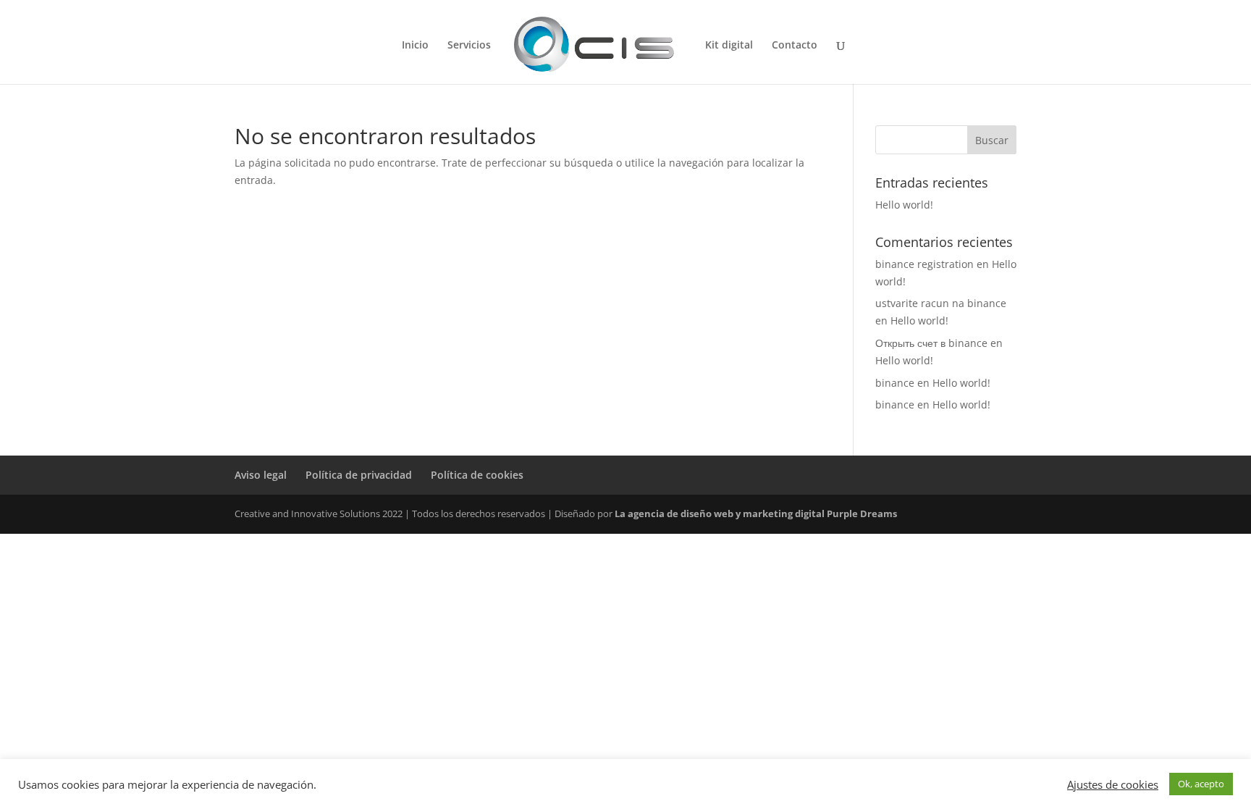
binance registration (924, 264)
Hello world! (904, 204)
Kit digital (729, 45)
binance (894, 383)
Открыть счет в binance (931, 343)
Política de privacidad (359, 475)
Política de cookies (477, 475)
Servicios (469, 45)
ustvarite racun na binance (940, 303)
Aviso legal (261, 475)
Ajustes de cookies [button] (1112, 784)
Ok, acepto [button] (1201, 783)
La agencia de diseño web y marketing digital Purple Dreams (756, 513)
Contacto (794, 45)
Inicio (415, 45)
